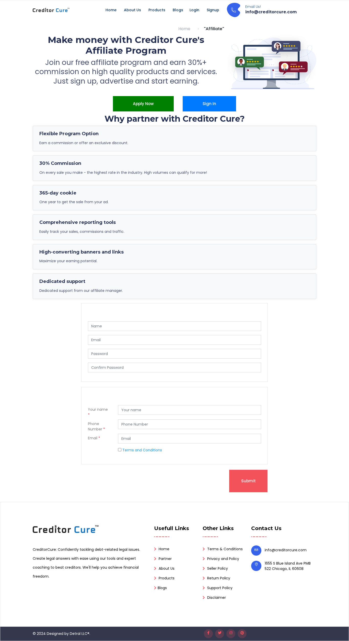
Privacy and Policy (222, 558)
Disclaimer (216, 597)
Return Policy (218, 578)
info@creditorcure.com (286, 550)
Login (194, 10)
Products (156, 10)
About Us (132, 10)
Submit (248, 481)
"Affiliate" (214, 29)
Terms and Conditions (142, 450)
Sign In (209, 103)
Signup (213, 10)
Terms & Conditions (224, 549)
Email (94, 438)
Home (111, 10)
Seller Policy (217, 568)
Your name (98, 412)
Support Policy (219, 587)
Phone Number (96, 426)
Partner (165, 558)
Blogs (178, 10)
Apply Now (143, 103)
